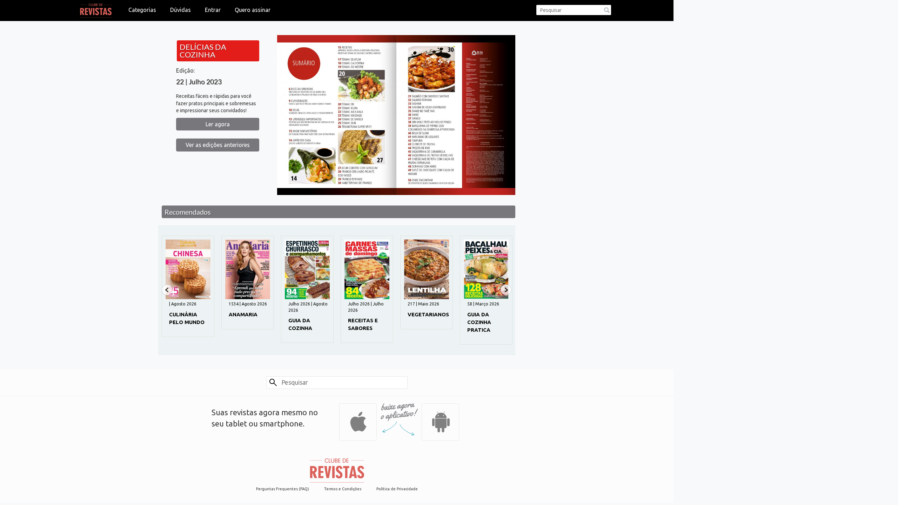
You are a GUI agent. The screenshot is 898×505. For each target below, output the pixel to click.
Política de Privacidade (397, 489)
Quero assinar (252, 10)
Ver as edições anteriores (218, 145)
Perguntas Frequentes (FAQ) (282, 489)
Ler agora (218, 124)
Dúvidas (180, 10)
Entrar (213, 10)
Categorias (142, 10)
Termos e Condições (342, 489)
